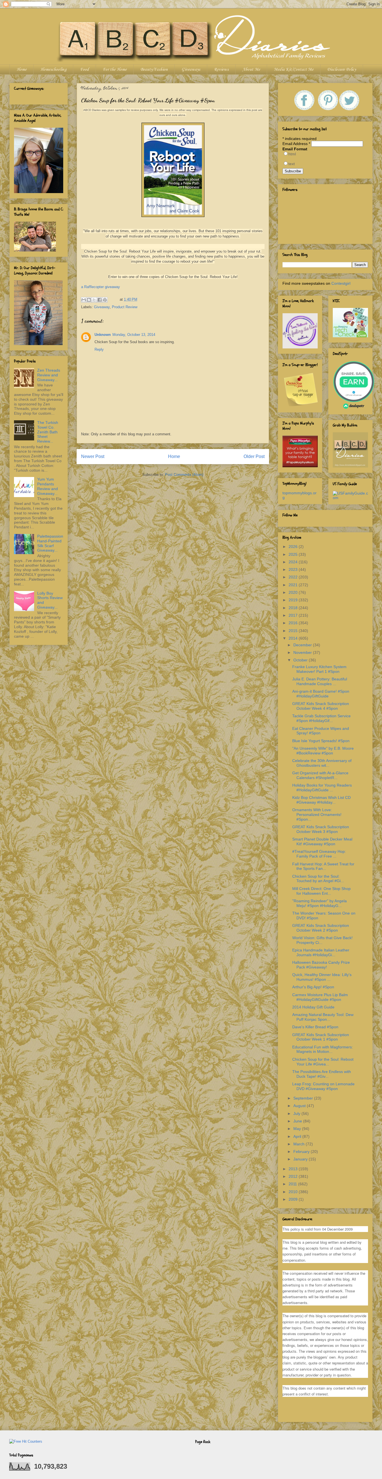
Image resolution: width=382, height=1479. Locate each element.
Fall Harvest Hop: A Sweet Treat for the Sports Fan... (323, 866)
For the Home (115, 69)
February (302, 1151)
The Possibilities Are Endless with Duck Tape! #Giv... (321, 1074)
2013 (294, 1169)
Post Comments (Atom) (184, 475)
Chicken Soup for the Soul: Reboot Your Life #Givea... (322, 1061)
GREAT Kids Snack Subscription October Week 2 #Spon (320, 927)
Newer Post (92, 456)
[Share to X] (94, 300)
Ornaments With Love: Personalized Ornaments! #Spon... (316, 815)
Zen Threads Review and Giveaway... (48, 375)
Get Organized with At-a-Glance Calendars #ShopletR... (320, 775)
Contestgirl (340, 283)
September (303, 1098)
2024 (294, 562)
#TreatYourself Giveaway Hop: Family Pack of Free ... (319, 853)
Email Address (296, 143)
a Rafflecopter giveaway (100, 287)
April (297, 1136)
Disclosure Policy (341, 69)
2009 (294, 1199)
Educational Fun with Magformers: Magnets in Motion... (322, 1049)
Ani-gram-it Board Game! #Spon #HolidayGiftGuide (320, 693)
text (291, 164)
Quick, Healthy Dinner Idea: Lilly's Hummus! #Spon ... (322, 977)
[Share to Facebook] (99, 300)
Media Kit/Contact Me (293, 69)
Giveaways (190, 69)
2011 (293, 1184)
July (297, 1113)
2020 (294, 592)
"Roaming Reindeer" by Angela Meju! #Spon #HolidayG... (319, 903)
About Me (251, 69)
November (303, 652)
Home (21, 69)
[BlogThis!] (89, 300)
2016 (294, 623)
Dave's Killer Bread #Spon (315, 1027)
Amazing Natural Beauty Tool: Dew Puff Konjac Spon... (322, 1017)
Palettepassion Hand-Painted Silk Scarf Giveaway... (50, 543)
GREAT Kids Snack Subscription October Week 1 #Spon (320, 1037)
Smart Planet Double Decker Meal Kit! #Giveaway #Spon (322, 841)
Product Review (124, 307)
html (292, 154)
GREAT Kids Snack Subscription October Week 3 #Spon (320, 829)
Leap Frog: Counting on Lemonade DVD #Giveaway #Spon (323, 1086)
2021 (294, 585)
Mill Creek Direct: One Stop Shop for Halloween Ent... (321, 891)
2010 (294, 1192)
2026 (294, 546)
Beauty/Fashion (154, 69)
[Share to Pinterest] (105, 300)
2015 (294, 630)
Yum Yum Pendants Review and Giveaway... (47, 486)
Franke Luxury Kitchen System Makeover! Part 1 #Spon (319, 669)
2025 (294, 554)
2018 (294, 608)
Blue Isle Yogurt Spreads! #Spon (321, 741)
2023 (294, 569)
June (298, 1121)
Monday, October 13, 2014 (133, 335)
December (303, 645)
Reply (99, 349)
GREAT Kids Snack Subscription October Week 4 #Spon (320, 706)
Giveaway (102, 307)
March (299, 1144)
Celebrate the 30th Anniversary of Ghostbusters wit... (322, 763)
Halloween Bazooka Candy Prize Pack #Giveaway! (321, 964)
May (297, 1128)
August (300, 1105)
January (301, 1159)
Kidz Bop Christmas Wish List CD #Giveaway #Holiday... (321, 799)
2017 (294, 615)
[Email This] (83, 300)
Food (84, 69)
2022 (294, 577)
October (301, 660)
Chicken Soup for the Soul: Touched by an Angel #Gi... (318, 878)
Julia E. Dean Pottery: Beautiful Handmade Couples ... (319, 681)
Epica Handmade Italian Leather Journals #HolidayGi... (320, 952)
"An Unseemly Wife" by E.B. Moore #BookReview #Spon (323, 750)
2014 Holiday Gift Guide (313, 1007)
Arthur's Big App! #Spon (313, 987)
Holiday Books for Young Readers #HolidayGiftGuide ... (322, 787)
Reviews (221, 69)
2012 (294, 1176)
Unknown (103, 335)
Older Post (254, 456)
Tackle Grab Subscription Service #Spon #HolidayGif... (321, 718)
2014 (294, 638)
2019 (294, 600)
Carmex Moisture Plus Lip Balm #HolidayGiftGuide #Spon (320, 997)
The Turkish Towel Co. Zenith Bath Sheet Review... (47, 431)
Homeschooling (53, 69)
